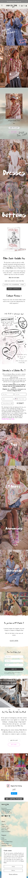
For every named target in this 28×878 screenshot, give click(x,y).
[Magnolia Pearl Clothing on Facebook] (4, 812)
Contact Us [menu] (3, 836)
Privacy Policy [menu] (4, 826)
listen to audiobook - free (14, 284)
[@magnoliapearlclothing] (8, 782)
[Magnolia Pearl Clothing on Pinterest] (7, 812)
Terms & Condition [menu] (5, 828)
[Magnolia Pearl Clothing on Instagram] (5, 812)
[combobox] (17, 395)
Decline (13, 870)
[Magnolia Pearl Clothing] (11, 6)
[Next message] (26, 1)
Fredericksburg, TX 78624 (6, 809)
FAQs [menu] (2, 834)
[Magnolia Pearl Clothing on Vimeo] (9, 812)
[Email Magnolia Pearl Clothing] (2, 812)
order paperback (14, 289)
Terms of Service (10, 670)
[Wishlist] (24, 6)
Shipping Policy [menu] (5, 840)
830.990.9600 (4, 804)
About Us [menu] (3, 821)
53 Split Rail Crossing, (5, 807)
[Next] (18, 706)
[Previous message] (2, 1)
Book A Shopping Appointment (14, 795)
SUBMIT (20, 400)
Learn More (14, 637)
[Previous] (9, 706)
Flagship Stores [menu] (4, 822)
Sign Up (14, 665)
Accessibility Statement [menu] (6, 841)
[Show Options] (12, 399)
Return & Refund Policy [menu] (7, 838)
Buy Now (14, 132)
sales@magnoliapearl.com (6, 806)
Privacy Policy (5, 415)
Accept (13, 866)
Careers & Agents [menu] (5, 824)
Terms (12, 415)
